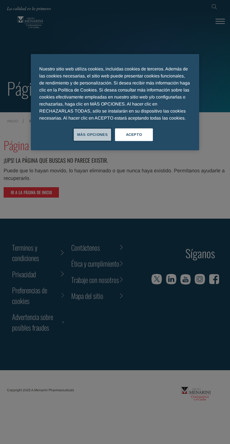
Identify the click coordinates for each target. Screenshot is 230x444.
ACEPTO (134, 134)
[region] (115, 102)
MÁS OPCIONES (92, 134)
